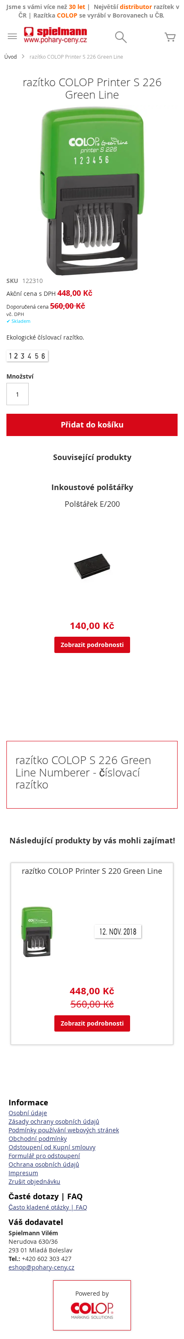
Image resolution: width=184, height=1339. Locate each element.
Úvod (10, 56)
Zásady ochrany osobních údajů (54, 1121)
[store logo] (56, 35)
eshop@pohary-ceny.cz (41, 1267)
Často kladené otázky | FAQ (48, 1207)
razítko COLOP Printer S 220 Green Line (92, 871)
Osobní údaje (28, 1113)
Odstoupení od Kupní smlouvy (52, 1147)
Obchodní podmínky (38, 1138)
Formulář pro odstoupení (44, 1156)
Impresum (23, 1173)
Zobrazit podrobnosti (92, 645)
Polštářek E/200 (92, 504)
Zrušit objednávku (34, 1181)
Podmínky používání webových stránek (64, 1130)
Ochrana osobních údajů (44, 1164)
